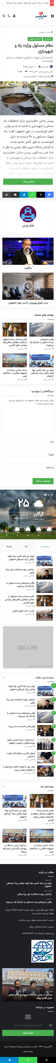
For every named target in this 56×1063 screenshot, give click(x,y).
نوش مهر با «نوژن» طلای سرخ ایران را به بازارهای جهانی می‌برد (19, 768)
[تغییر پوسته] (8, 17)
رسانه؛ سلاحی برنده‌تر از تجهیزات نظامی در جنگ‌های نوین (15, 373)
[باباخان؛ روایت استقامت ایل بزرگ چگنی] (44, 574)
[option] (28, 984)
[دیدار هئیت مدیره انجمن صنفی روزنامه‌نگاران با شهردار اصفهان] (45, 744)
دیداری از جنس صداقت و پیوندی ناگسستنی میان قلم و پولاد (14, 848)
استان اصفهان (35, 39)
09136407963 (28, 933)
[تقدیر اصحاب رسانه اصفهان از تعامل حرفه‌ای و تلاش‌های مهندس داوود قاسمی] (14, 330)
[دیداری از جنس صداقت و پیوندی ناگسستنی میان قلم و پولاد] (14, 836)
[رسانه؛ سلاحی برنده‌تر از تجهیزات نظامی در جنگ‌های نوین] (14, 360)
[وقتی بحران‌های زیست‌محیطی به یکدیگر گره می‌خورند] (41, 330)
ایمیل (51, 454)
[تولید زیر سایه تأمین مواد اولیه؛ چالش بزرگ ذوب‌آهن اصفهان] (41, 360)
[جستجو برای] (3, 17)
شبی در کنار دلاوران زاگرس (23, 611)
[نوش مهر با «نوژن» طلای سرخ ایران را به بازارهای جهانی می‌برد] (45, 771)
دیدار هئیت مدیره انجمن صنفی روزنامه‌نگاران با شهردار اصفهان (21, 741)
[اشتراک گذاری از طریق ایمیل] (15, 195)
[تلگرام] (23, 195)
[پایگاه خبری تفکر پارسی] (41, 15)
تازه (26, 546)
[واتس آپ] (32, 195)
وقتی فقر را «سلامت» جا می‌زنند (21, 726)
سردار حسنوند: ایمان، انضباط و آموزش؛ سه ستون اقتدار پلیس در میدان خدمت (28, 996)
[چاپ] (6, 195)
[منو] (52, 17)
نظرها (9, 546)
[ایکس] (40, 195)
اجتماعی (42, 32)
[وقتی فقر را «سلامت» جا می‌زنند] (45, 730)
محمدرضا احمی (10, 1046)
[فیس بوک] (49, 195)
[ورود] (14, 17)
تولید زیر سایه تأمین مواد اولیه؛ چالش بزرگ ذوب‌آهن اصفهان (42, 373)
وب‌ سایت (50, 467)
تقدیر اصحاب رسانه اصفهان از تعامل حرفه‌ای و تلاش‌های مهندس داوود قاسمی (15, 342)
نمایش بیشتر (29, 181)
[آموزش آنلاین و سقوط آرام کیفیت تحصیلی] (45, 757)
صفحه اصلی (28, 1051)
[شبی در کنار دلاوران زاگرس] (44, 615)
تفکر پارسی (45, 67)
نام (52, 441)
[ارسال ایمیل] (39, 67)
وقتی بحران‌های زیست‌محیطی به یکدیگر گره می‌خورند (42, 342)
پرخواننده (45, 546)
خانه (49, 32)
